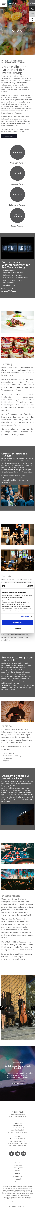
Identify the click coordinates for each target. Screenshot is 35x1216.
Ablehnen (17, 628)
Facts (32, 13)
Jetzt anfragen (9, 136)
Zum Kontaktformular (17, 1083)
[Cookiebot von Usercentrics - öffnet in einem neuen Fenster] (25, 586)
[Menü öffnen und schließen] (3, 3)
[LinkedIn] (17, 1153)
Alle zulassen (17, 622)
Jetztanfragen (32, 2)
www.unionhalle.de (19, 1146)
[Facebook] (11, 1153)
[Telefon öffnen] (32, 8)
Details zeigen (24, 616)
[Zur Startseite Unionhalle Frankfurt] (12, 3)
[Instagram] (23, 1153)
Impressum (12, 1206)
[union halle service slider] (17, 1007)
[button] (33, 1008)
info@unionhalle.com (19, 1143)
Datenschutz (21, 1206)
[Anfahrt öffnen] (32, 19)
